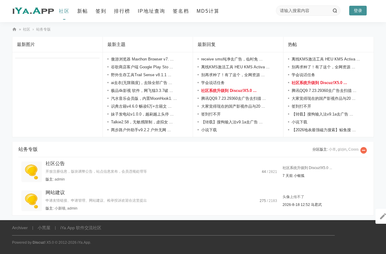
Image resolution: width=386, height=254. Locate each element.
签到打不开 (211, 114)
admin (60, 179)
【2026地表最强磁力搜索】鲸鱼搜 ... (324, 130)
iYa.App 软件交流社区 (14, 29)
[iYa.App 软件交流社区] (33, 11)
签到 (101, 11)
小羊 (332, 149)
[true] (334, 10)
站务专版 (28, 149)
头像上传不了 (293, 197)
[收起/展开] (364, 150)
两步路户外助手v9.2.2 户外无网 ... (141, 130)
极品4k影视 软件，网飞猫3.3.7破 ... (142, 90)
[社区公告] (31, 171)
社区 (64, 11)
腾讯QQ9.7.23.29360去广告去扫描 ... (233, 98)
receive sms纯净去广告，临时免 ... (232, 59)
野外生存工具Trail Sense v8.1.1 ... (141, 75)
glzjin (342, 149)
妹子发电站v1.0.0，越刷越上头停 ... (142, 114)
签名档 (181, 11)
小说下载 (209, 130)
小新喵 (60, 208)
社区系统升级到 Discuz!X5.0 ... (229, 90)
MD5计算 (208, 11)
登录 (358, 10)
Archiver (20, 227)
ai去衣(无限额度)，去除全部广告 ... (141, 82)
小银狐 (299, 176)
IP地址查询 (151, 11)
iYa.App (84, 242)
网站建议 (55, 192)
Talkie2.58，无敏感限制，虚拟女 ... (142, 122)
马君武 (316, 205)
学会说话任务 (213, 82)
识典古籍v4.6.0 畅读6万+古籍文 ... (141, 106)
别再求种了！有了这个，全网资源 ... (233, 75)
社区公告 (55, 163)
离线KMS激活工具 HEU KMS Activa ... (235, 67)
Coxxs (353, 149)
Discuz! (39, 242)
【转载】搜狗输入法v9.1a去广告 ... (232, 122)
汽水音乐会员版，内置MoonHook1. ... (144, 98)
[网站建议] (31, 200)
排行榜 (122, 11)
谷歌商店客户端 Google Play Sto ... (142, 67)
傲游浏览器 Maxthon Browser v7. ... (142, 59)
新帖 (82, 11)
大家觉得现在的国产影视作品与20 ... (233, 106)
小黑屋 (44, 227)
